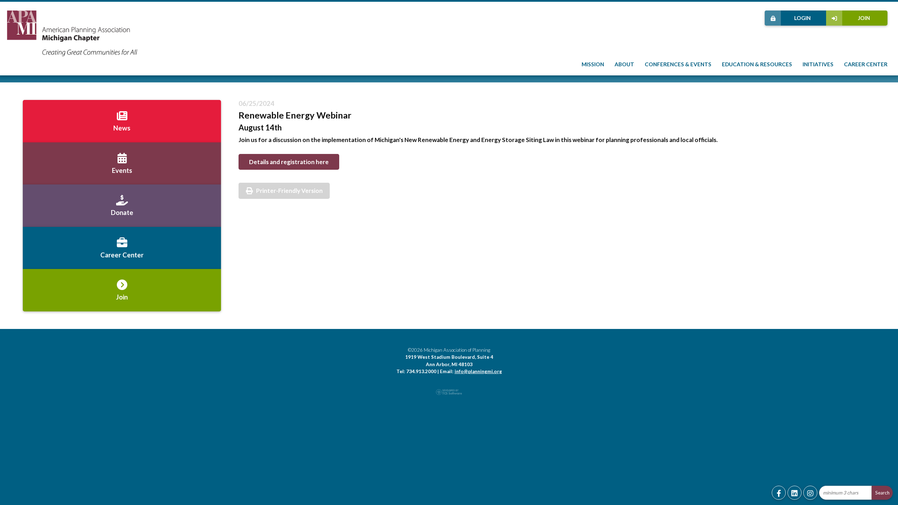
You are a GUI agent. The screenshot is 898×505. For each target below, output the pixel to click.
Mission (593, 64)
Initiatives (818, 64)
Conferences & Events (678, 64)
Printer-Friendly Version (289, 190)
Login (802, 18)
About (624, 64)
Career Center (865, 64)
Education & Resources (757, 64)
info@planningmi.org (478, 371)
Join (864, 18)
